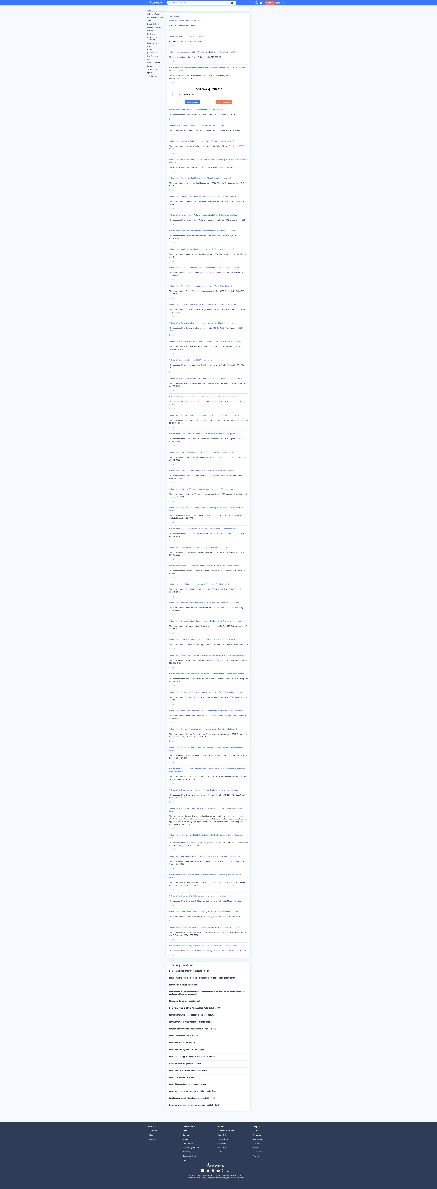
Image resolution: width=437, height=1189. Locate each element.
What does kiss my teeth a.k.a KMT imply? (187, 1049)
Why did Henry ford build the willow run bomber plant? (192, 1029)
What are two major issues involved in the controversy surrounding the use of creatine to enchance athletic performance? (207, 993)
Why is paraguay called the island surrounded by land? (192, 1098)
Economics (186, 1160)
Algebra (185, 1131)
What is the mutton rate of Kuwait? (183, 1035)
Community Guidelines (226, 1131)
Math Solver (222, 1148)
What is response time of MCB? (182, 1077)
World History (188, 1143)
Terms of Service (259, 1139)
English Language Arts (191, 1148)
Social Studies (152, 69)
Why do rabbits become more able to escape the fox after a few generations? (202, 978)
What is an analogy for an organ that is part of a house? (192, 1056)
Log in (285, 3)
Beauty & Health (153, 24)
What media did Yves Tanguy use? (183, 985)
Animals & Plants (153, 14)
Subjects (150, 10)
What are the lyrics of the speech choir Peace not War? (192, 1015)
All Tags (150, 1135)
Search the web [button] (192, 102)
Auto (149, 21)
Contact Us (257, 1135)
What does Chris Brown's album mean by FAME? (189, 1070)
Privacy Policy (257, 1143)
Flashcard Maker (224, 1139)
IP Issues (256, 1156)
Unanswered (152, 1139)
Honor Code (222, 1135)
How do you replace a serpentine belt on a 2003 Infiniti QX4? (194, 1105)
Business (150, 31)
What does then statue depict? (182, 1042)
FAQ (219, 1152)
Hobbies (150, 50)
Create (269, 3)
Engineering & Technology (152, 38)
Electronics (151, 34)
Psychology (187, 1152)
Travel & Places (152, 76)
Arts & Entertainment (155, 17)
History (149, 46)
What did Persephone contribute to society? (188, 1084)
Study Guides (222, 1143)
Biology (185, 1139)
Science (150, 66)
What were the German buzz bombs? (184, 1001)
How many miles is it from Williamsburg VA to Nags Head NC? (195, 1008)
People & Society (153, 63)
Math (149, 59)
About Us (256, 1131)
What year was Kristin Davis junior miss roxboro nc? (191, 1022)
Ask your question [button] (224, 102)
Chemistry (186, 1135)
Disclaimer (256, 1148)
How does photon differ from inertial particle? (189, 971)
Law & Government (154, 56)
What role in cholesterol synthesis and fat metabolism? (192, 1091)
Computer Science (189, 1156)
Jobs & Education (153, 53)
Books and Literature (155, 27)
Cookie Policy (257, 1152)
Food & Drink (152, 43)
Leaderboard (152, 1131)
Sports (149, 73)
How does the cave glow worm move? (185, 1063)
